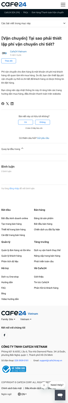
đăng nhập (14, 188)
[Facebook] (2, 103)
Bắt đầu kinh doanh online (14, 218)
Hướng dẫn (7, 282)
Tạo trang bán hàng (11, 224)
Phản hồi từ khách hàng (46, 288)
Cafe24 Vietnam (18, 51)
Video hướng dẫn (10, 299)
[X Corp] (7, 103)
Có (25, 122)
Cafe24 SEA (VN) (12, 12)
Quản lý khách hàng (11, 255)
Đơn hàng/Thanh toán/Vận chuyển (48, 12)
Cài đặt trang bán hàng (13, 235)
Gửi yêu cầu (43, 138)
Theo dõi (9, 61)
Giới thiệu (39, 276)
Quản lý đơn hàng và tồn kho (16, 250)
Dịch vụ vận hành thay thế (47, 250)
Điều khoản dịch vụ (34, 388)
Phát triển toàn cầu (44, 261)
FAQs (25, 12)
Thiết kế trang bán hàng (13, 229)
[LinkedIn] (12, 103)
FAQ (3, 288)
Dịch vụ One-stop (10, 276)
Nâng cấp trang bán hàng (47, 255)
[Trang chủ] (13, 5)
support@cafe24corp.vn (51, 360)
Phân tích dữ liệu (9, 261)
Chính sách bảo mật (11, 388)
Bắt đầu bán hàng (43, 224)
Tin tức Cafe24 (41, 282)
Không (43, 122)
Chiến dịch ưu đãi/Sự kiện (47, 229)
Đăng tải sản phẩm (43, 218)
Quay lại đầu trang (11, 149)
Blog (3, 293)
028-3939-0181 (22, 360)
